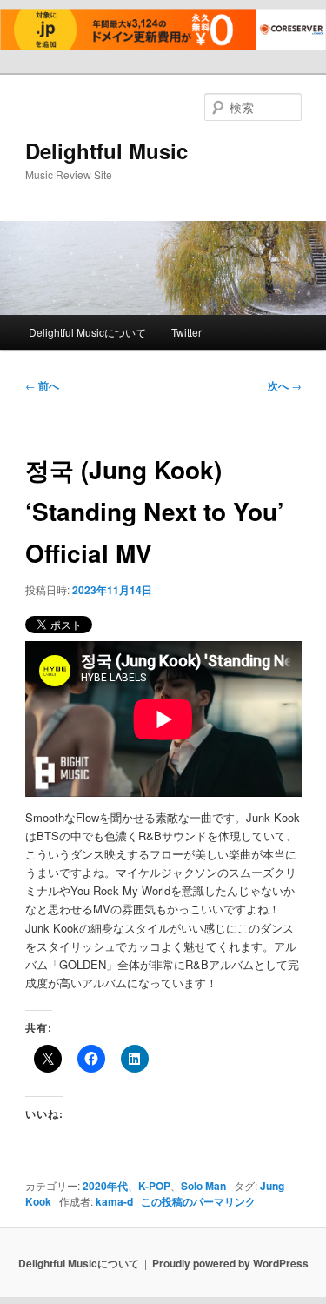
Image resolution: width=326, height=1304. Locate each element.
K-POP (154, 1186)
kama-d (114, 1201)
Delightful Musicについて (87, 331)
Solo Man (203, 1186)
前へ (42, 385)
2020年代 (105, 1186)
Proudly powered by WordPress (230, 1263)
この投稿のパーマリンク (198, 1201)
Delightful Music (106, 150)
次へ (285, 385)
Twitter (186, 331)
